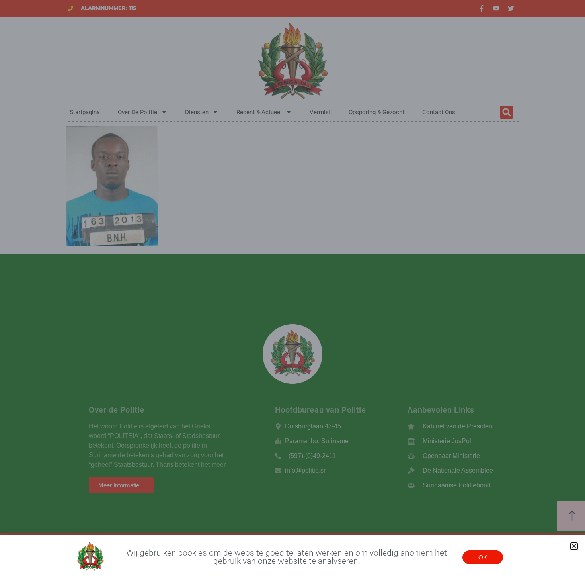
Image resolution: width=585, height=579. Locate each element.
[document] (292, 289)
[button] (574, 546)
